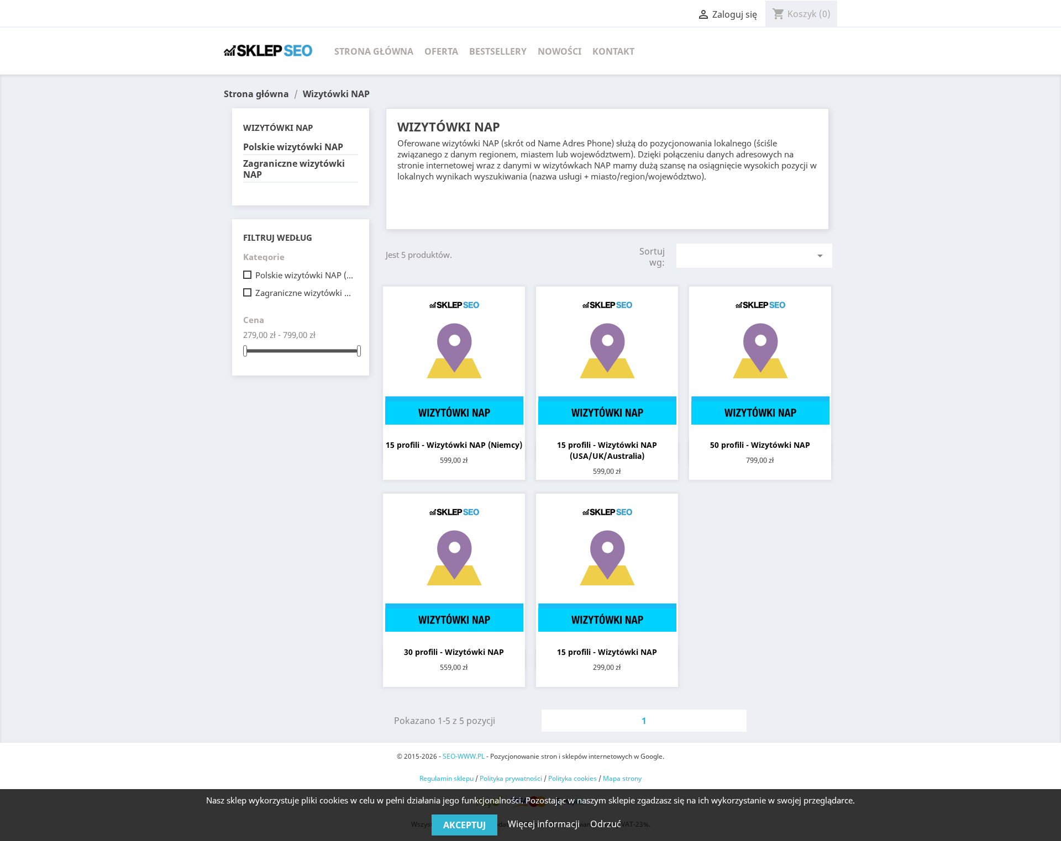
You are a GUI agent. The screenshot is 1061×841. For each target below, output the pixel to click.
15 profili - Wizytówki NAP (607, 652)
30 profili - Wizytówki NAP (454, 652)
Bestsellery (498, 51)
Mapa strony (622, 778)
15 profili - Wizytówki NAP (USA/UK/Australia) (607, 450)
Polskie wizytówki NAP (293, 147)
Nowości (559, 51)
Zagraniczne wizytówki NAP (294, 169)
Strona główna (373, 51)
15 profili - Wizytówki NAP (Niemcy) (454, 445)
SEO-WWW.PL (464, 756)
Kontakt (613, 51)
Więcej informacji (545, 824)
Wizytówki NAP (278, 127)
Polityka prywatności (511, 778)
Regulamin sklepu (446, 778)
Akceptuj (464, 825)
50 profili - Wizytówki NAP (760, 445)
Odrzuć (605, 824)
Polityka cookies (572, 778)
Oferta (441, 51)
